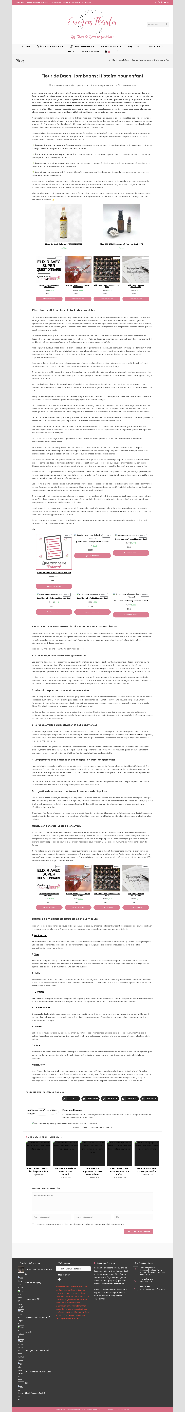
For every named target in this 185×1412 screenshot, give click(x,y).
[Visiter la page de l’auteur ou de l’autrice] (42, 1112)
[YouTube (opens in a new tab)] (165, 2)
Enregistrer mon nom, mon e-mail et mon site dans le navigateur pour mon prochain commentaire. (80, 1224)
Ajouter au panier (54, 586)
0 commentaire (128, 85)
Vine (36, 954)
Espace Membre (90, 51)
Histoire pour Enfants (105, 85)
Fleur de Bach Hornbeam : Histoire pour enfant (150, 60)
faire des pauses (136, 734)
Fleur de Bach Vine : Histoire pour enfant (147, 1170)
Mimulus (39, 991)
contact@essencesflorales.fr (152, 1289)
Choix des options (49, 299)
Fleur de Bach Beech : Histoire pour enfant (38, 1170)
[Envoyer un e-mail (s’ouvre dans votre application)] (168, 2)
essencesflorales (60, 85)
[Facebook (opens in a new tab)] (158, 2)
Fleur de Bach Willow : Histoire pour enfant (65, 1171)
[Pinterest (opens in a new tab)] (161, 2)
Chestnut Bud (42, 1007)
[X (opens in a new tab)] (155, 2)
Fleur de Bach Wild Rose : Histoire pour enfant (120, 1171)
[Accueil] (109, 60)
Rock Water (40, 935)
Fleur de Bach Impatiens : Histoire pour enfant (92, 1171)
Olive (37, 1045)
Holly (37, 973)
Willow (38, 1026)
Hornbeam (67, 105)
